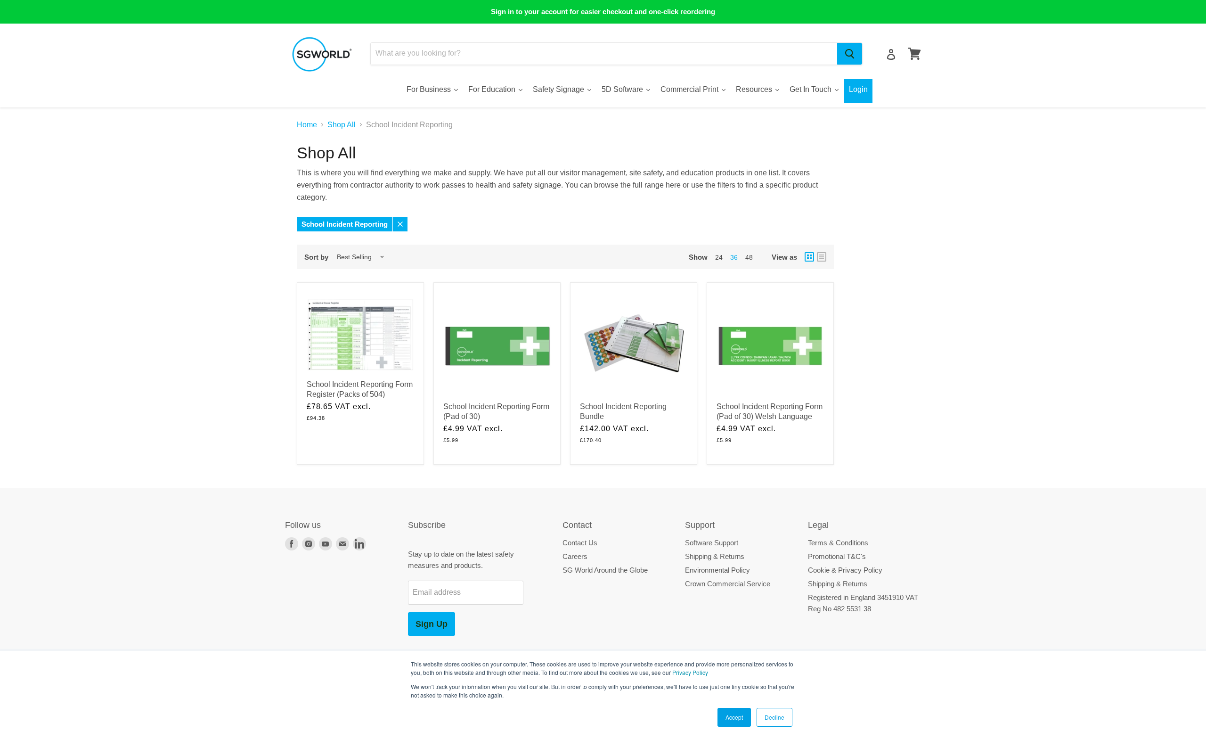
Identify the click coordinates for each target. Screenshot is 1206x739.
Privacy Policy (690, 672)
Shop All (341, 125)
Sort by (316, 257)
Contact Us (579, 543)
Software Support (711, 543)
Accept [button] (734, 717)
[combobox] (604, 54)
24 (719, 257)
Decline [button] (774, 717)
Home (307, 125)
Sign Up (432, 624)
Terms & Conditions (838, 543)
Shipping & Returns (714, 556)
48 (749, 257)
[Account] (891, 54)
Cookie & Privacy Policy (845, 570)
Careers (574, 556)
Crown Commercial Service (727, 584)
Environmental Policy (717, 570)
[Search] (849, 54)
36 (734, 257)
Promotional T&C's (837, 556)
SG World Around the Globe (605, 570)
